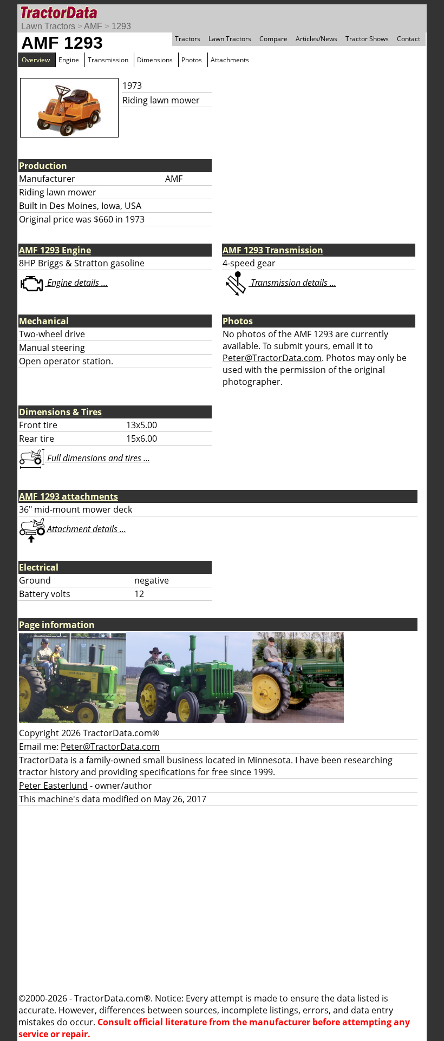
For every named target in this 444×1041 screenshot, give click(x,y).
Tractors (187, 38)
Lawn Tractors (48, 26)
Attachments (230, 59)
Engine (68, 59)
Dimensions (155, 59)
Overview (36, 59)
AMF (93, 26)
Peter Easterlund (53, 785)
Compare (273, 38)
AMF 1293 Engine (55, 250)
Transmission (108, 59)
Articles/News (316, 38)
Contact (408, 38)
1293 (121, 26)
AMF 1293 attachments (68, 496)
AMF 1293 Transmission (273, 250)
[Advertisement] (222, 899)
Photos (191, 59)
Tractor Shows (367, 38)
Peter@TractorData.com (272, 358)
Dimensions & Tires (60, 412)
